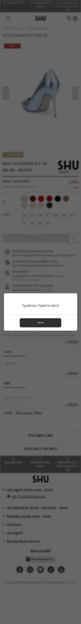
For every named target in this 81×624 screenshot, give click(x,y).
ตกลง (40, 322)
